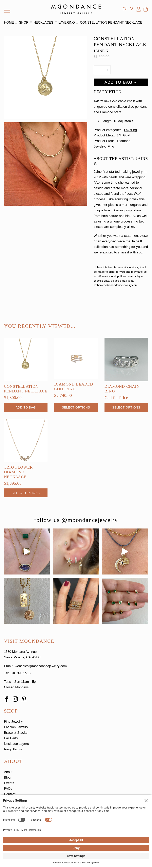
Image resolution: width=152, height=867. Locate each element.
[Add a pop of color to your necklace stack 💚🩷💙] (27, 551)
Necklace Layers (16, 744)
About (8, 772)
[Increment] (107, 70)
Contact (9, 794)
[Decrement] (97, 70)
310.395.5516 (20, 673)
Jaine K (101, 51)
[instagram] (15, 699)
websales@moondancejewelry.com (41, 666)
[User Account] (138, 9)
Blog (7, 777)
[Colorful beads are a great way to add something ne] (125, 551)
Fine (111, 146)
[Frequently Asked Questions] (131, 9)
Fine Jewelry (13, 721)
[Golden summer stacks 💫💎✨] (27, 601)
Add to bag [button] (26, 407)
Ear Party (11, 738)
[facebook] (6, 699)
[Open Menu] (7, 11)
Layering (66, 22)
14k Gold (123, 135)
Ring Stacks (13, 749)
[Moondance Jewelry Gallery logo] (76, 9)
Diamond (123, 141)
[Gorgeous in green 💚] (125, 601)
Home (9, 22)
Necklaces (43, 22)
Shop (23, 22)
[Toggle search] (125, 9)
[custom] (24, 699)
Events (9, 783)
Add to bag (118, 82)
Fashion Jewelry (16, 727)
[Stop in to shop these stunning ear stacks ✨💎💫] (76, 551)
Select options (76, 407)
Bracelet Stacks (16, 733)
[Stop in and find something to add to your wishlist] (76, 601)
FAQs (8, 788)
